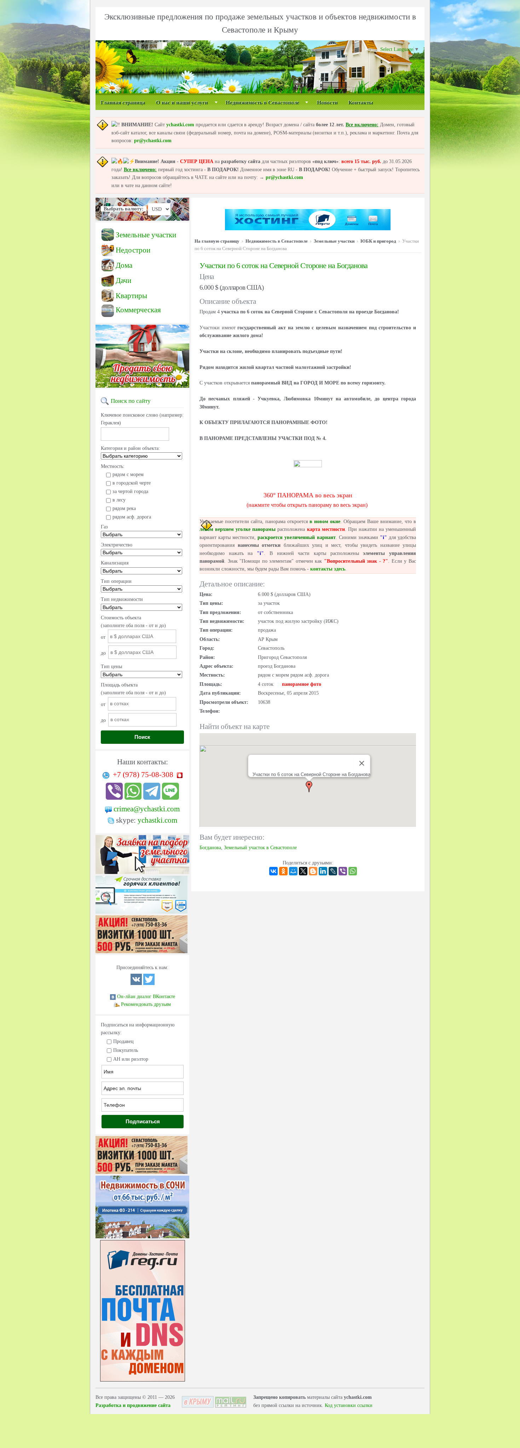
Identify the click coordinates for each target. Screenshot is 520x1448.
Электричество (116, 545)
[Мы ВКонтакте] (136, 983)
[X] (303, 871)
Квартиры (131, 295)
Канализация (114, 563)
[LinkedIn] (323, 871)
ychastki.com (180, 124)
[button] (309, 786)
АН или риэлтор (130, 1059)
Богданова (210, 847)
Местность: (113, 466)
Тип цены (111, 666)
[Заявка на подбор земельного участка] (142, 874)
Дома (124, 265)
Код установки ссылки (348, 1405)
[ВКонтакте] (273, 871)
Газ (104, 526)
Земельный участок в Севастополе (260, 847)
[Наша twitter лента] (149, 983)
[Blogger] (313, 871)
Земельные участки (146, 235)
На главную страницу (217, 241)
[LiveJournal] (333, 871)
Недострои (133, 250)
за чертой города (130, 491)
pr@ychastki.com (153, 140)
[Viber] (343, 871)
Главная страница (123, 102)
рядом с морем (128, 474)
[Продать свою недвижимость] (142, 387)
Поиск (142, 737)
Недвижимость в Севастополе (262, 102)
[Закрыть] (361, 763)
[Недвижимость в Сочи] (142, 1238)
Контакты (360, 102)
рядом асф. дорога (131, 517)
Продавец (123, 1041)
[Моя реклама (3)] (141, 913)
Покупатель (125, 1050)
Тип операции (116, 581)
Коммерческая (138, 310)
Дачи (123, 280)
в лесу (119, 500)
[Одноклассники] (283, 871)
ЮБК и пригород (378, 241)
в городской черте (131, 483)
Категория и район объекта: (130, 448)
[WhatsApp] (352, 871)
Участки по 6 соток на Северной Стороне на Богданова (284, 265)
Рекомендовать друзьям (146, 1004)
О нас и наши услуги (182, 102)
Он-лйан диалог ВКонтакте (146, 996)
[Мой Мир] (293, 871)
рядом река (124, 508)
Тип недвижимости (122, 599)
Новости (327, 102)
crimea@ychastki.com (147, 809)
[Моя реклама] (141, 953)
